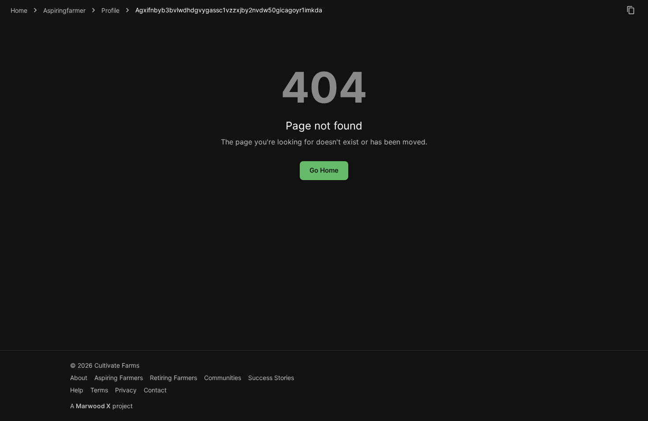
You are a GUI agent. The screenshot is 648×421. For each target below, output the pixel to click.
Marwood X (93, 406)
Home (19, 10)
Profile (110, 10)
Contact (155, 390)
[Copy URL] (630, 10)
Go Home (324, 170)
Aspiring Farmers (118, 377)
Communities (222, 377)
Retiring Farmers (173, 377)
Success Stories (271, 377)
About (78, 377)
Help (76, 390)
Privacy (126, 390)
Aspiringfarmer (64, 10)
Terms (99, 390)
